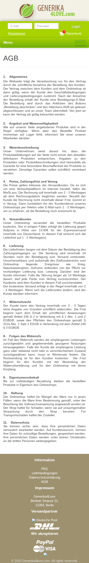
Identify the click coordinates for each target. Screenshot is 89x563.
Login (76, 26)
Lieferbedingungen (44, 473)
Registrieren (16, 33)
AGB (44, 482)
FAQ (44, 469)
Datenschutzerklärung (44, 477)
